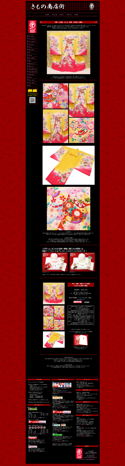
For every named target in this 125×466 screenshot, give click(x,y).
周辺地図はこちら (94, 453)
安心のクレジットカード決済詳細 (64, 392)
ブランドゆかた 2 (32, 41)
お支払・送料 (54, 14)
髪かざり (30, 77)
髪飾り (30, 60)
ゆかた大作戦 (31, 36)
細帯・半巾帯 (31, 49)
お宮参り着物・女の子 (33, 69)
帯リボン (30, 47)
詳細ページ (35, 417)
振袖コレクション (32, 63)
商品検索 (76, 14)
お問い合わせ (69, 14)
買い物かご (62, 14)
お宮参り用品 (31, 74)
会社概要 (47, 14)
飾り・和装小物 (32, 58)
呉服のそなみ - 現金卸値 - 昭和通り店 (32, 26)
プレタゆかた (31, 44)
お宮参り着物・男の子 (33, 71)
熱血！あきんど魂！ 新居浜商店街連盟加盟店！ (87, 459)
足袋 (29, 85)
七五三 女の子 (32, 80)
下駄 (29, 52)
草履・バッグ (31, 66)
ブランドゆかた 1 (32, 38)
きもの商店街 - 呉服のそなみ (62, 5)
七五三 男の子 (32, 82)
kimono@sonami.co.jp (92, 457)
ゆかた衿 (30, 55)
